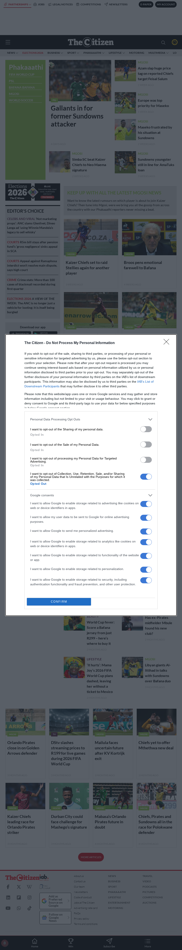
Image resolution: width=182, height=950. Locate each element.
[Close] (168, 343)
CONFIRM (59, 601)
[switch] (146, 429)
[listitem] (91, 419)
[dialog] (91, 475)
